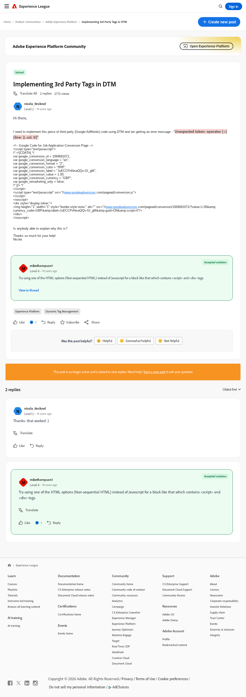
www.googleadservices (80, 192)
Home (7, 22)
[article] (122, 428)
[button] (219, 22)
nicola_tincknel (35, 104)
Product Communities (28, 22)
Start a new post (154, 372)
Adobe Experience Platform (61, 22)
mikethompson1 (41, 266)
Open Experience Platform (209, 46)
